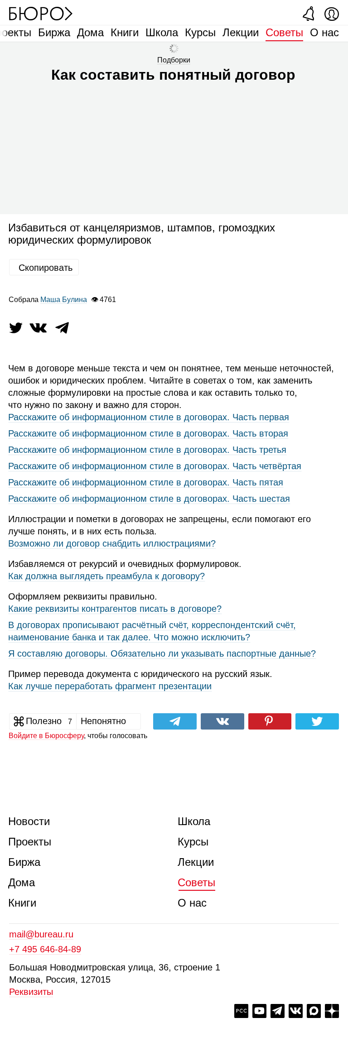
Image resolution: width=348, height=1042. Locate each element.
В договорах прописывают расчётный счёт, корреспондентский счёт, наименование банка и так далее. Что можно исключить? (152, 631)
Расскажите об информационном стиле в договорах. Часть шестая (149, 499)
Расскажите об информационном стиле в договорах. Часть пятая (145, 482)
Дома (90, 32)
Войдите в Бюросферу (46, 735)
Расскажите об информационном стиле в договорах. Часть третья (147, 450)
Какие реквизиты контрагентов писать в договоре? (115, 609)
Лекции (240, 32)
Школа (161, 32)
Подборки (173, 60)
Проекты (29, 842)
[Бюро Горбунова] (40, 13)
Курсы (200, 32)
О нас (324, 32)
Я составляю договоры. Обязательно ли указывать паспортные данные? (162, 653)
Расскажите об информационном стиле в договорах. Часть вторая (148, 433)
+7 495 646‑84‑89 (45, 949)
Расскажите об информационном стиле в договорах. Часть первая (148, 417)
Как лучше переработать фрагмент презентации (110, 686)
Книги (125, 32)
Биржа (54, 32)
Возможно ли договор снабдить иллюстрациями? (112, 543)
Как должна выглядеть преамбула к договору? (106, 576)
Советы (284, 32)
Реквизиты (31, 992)
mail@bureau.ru (41, 934)
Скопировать (45, 268)
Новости (29, 821)
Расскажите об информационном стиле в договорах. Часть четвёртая (154, 466)
